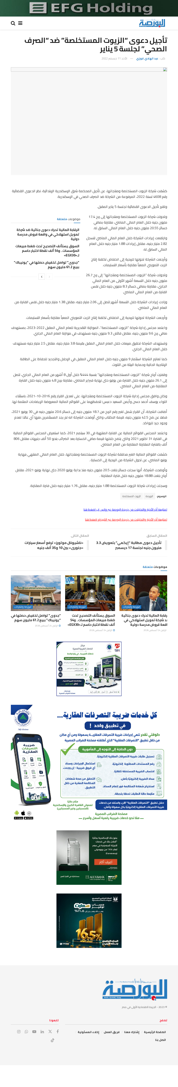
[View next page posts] (41, 277)
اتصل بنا (160, 1039)
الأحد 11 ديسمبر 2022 (114, 58)
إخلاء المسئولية (88, 1032)
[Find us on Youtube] (34, 1031)
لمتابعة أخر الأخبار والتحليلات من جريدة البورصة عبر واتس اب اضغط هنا (125, 509)
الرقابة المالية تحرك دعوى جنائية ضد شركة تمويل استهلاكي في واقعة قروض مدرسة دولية (47, 234)
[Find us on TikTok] (52, 1040)
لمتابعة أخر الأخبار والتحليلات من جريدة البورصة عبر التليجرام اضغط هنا (126, 519)
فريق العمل (112, 1032)
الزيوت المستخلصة (131, 496)
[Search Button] (13, 23)
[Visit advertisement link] (89, 8)
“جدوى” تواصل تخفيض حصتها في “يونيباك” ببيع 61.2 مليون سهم (46, 264)
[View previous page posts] (49, 277)
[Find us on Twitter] (50, 1031)
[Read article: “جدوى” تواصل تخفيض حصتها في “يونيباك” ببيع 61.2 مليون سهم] (36, 593)
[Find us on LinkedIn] (42, 1031)
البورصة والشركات (131, 607)
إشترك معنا (131, 1032)
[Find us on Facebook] (57, 1031)
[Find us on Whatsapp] (26, 1031)
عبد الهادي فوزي (147, 58)
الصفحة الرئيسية (155, 1032)
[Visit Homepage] (152, 23)
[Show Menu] (20, 23)
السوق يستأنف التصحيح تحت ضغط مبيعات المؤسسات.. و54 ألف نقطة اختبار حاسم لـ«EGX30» (47, 250)
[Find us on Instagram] (18, 1031)
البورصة (149, 496)
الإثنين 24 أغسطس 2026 (155, 630)
